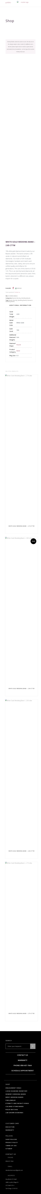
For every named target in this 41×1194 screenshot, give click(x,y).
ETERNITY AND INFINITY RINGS (17, 1103)
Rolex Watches (12, 1109)
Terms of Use (11, 1145)
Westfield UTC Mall (11, 1179)
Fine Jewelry (11, 1100)
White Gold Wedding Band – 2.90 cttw (21, 688)
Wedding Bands (25, 298)
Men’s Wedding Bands (14, 1097)
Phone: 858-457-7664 (22, 1065)
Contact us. (17, 292)
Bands (14, 298)
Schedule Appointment (22, 1070)
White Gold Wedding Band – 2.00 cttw (21, 851)
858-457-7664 (9, 1161)
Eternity (19, 298)
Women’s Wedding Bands (16, 1094)
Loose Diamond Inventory (16, 1091)
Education (10, 1127)
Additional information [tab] (20, 305)
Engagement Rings (13, 1088)
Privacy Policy (12, 1142)
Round (18, 345)
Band (18, 351)
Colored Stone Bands (15, 1106)
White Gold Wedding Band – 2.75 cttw (21, 1013)
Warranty (22, 1060)
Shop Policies (11, 1139)
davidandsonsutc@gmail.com (14, 1170)
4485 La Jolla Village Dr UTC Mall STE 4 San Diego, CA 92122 (12, 1185)
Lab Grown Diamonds (14, 1113)
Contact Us (22, 1055)
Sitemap (9, 1149)
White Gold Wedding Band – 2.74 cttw (21, 526)
